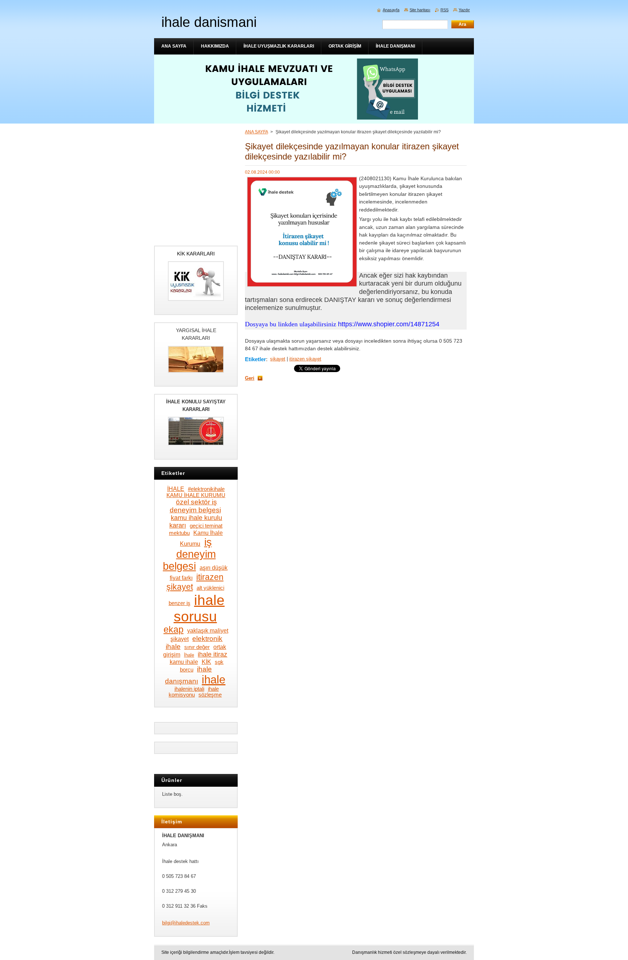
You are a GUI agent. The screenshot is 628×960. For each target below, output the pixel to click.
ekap (174, 629)
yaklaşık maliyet (207, 630)
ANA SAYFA (256, 132)
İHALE (175, 488)
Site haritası (420, 10)
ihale (213, 679)
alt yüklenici (210, 588)
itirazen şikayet (305, 359)
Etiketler (255, 359)
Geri (249, 378)
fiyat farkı (181, 577)
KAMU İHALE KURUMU (195, 495)
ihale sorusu (199, 608)
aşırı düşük (214, 567)
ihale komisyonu (194, 692)
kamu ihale (184, 661)
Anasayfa (391, 10)
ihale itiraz (212, 654)
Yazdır (464, 10)
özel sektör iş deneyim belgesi (195, 506)
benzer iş (179, 603)
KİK (206, 661)
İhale (189, 655)
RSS (444, 10)
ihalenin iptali (189, 689)
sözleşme (210, 695)
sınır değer (197, 647)
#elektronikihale (206, 489)
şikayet (277, 359)
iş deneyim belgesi (189, 554)
